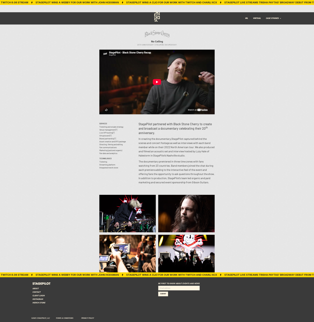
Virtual (257, 18)
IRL (246, 18)
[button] (273, 18)
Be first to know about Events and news (179, 283)
